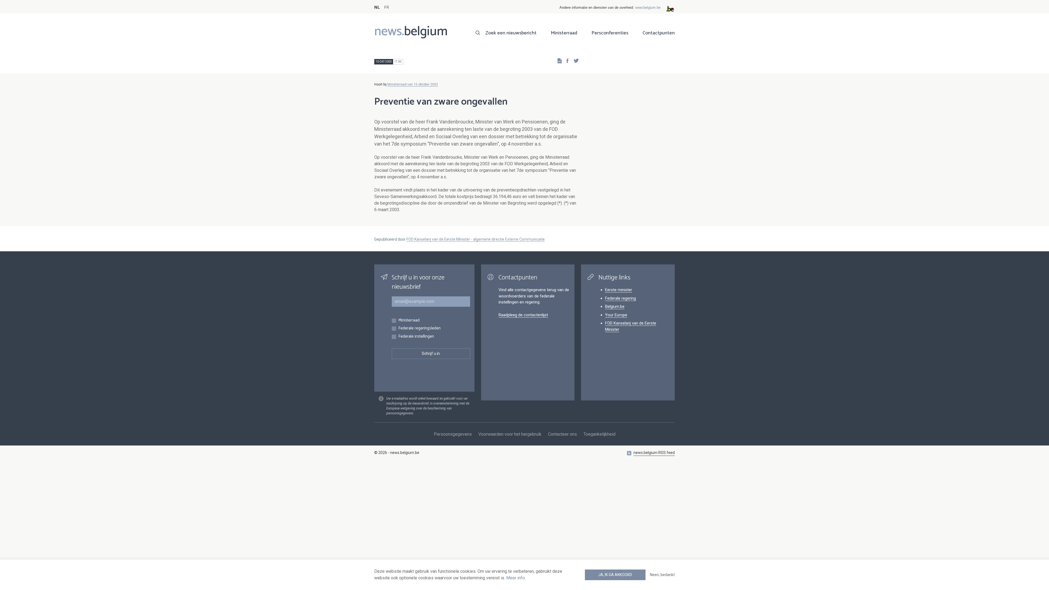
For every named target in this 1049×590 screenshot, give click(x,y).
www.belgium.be (648, 7)
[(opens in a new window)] (566, 60)
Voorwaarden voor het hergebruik (509, 434)
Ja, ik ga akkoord (615, 575)
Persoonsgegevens (453, 434)
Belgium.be (614, 306)
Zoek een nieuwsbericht (511, 33)
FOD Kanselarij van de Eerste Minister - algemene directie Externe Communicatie (475, 239)
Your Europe (616, 314)
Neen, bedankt (662, 575)
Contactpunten (659, 33)
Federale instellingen (416, 337)
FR (386, 7)
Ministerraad (564, 33)
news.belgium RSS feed (654, 452)
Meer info (515, 577)
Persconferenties (609, 33)
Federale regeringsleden (419, 328)
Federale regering (620, 298)
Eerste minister (618, 289)
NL (377, 7)
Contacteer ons (562, 434)
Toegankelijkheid (599, 434)
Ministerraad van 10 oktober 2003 (412, 84)
